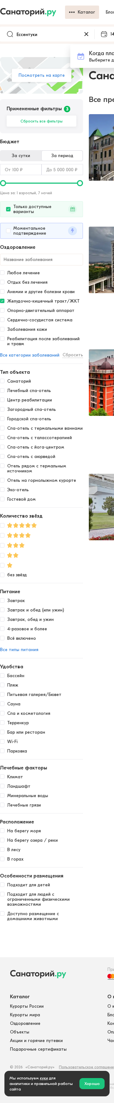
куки (44, 1078)
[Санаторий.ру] (32, 12)
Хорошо (92, 1083)
